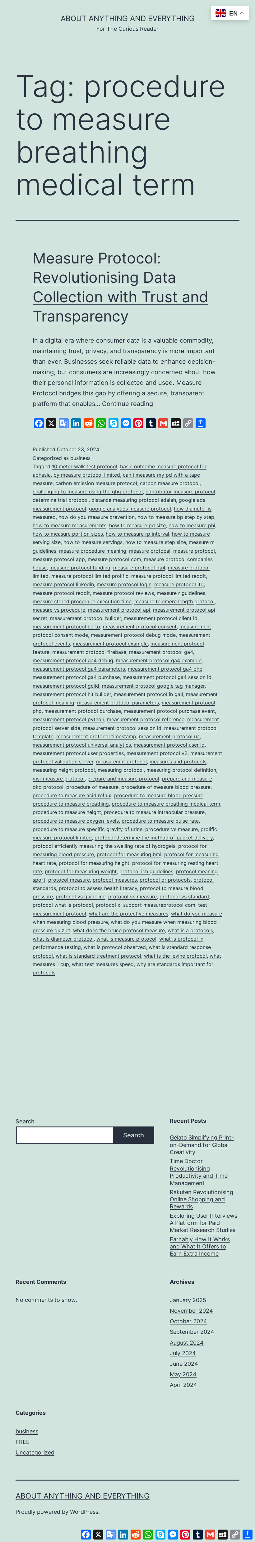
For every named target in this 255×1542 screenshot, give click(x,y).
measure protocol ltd (179, 584)
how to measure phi (192, 525)
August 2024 (187, 1342)
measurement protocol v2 (157, 753)
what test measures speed (103, 964)
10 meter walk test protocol (84, 466)
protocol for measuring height (94, 863)
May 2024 (183, 1374)
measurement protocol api (119, 610)
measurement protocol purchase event (169, 711)
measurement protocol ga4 (161, 652)
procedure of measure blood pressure (166, 787)
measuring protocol (121, 770)
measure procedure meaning (92, 551)
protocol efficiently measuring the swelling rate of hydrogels (104, 846)
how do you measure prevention (96, 517)
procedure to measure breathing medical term (166, 804)
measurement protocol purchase (82, 711)
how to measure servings (93, 542)
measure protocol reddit (61, 593)
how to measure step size (155, 542)
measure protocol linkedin (63, 584)
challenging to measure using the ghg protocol (88, 491)
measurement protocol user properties (78, 753)
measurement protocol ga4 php (165, 669)
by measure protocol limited (86, 475)
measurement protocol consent (140, 626)
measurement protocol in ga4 (148, 694)
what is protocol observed (115, 947)
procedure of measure (92, 787)
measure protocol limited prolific (89, 576)
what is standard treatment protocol (98, 956)
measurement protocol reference (145, 719)
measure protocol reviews (123, 593)
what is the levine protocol (175, 956)
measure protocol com (114, 559)
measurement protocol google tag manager (153, 686)
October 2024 (188, 1321)
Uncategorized (35, 1452)
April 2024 (183, 1385)
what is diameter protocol (63, 939)
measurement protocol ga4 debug (73, 660)
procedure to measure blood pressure (158, 795)
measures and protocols (178, 761)
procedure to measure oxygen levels (76, 821)
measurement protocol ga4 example (159, 660)
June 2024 (184, 1363)
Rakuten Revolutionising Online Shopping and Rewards (201, 1199)
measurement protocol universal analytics (82, 745)
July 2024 (183, 1353)
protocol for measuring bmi (129, 854)
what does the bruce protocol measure (119, 930)
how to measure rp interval (137, 534)
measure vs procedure (59, 610)
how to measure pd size (137, 525)
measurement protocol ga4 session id (167, 677)
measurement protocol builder (85, 618)
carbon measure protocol (170, 483)
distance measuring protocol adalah (133, 500)
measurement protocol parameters (118, 702)
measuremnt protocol (121, 761)
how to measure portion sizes (68, 534)
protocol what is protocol (63, 905)
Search (25, 1121)
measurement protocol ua (169, 736)
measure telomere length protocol (174, 601)
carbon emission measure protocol (96, 483)
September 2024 (192, 1331)
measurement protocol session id (122, 728)
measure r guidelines (181, 593)
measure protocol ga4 (139, 567)
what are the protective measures (128, 913)
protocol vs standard (184, 896)
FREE (23, 1442)
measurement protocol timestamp (96, 736)
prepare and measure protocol (123, 778)
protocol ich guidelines (146, 871)
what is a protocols (190, 930)
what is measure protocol (126, 939)
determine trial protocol (61, 500)
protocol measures (115, 880)
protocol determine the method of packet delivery (154, 837)
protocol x (108, 905)
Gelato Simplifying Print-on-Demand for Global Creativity (202, 1144)
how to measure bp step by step (175, 517)
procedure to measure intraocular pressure (154, 812)
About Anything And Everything (128, 18)
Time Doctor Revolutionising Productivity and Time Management (199, 1172)
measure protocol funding (79, 567)
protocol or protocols (165, 880)
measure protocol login (124, 584)
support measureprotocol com (159, 905)
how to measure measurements (69, 525)
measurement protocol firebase (89, 652)
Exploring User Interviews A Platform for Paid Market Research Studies (203, 1223)
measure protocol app (59, 559)
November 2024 (191, 1310)
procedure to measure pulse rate (160, 821)
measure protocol (194, 551)
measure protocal (149, 551)
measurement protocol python (68, 719)
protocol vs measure (132, 896)
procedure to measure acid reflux (72, 795)
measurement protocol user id (169, 745)
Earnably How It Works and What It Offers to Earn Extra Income (200, 1246)
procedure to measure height (67, 812)
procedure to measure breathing (71, 804)
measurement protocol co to (66, 626)
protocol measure (69, 880)
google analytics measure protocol (130, 509)
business (80, 458)
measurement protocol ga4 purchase (76, 677)
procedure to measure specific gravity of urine (87, 829)
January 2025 (188, 1300)
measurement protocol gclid (66, 686)
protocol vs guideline (80, 896)
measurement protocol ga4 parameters (79, 669)
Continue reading (127, 403)
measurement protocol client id (160, 618)
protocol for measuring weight (81, 871)
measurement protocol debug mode (133, 635)
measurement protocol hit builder (72, 694)
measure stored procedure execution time (82, 601)
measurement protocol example (110, 644)
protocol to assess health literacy (98, 888)
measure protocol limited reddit (168, 576)
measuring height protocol (64, 770)
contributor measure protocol (180, 491)
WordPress (84, 1511)
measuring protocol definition (181, 770)
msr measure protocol (59, 778)
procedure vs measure (171, 829)
